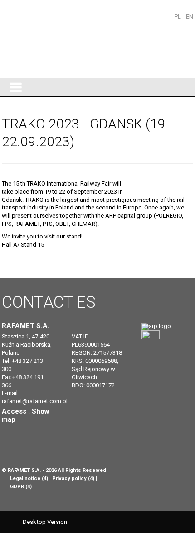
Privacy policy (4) (73, 478)
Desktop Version (45, 522)
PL (178, 16)
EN (189, 16)
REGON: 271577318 (97, 352)
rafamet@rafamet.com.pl (35, 401)
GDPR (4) (21, 487)
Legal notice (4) (29, 478)
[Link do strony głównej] (156, 326)
